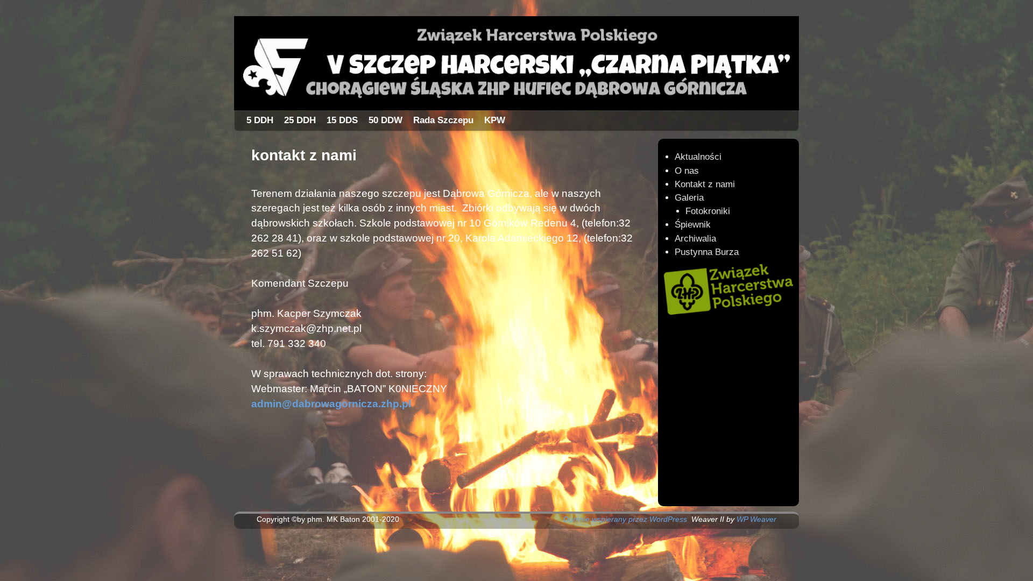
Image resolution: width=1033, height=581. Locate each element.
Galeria (689, 198)
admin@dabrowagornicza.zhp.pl (331, 403)
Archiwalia (695, 238)
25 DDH (300, 120)
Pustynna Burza (707, 252)
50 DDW (385, 120)
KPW (494, 120)
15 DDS (342, 120)
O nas (687, 171)
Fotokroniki (707, 211)
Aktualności (698, 157)
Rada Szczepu (443, 120)
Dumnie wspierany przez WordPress (625, 519)
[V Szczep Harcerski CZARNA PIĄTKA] (516, 63)
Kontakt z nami (705, 184)
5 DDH (259, 120)
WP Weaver (756, 519)
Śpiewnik (693, 224)
